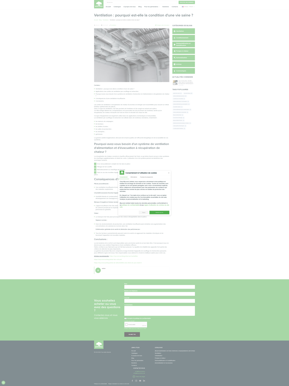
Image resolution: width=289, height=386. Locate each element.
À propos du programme (146, 177)
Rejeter (143, 212)
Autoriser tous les (159, 212)
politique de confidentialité (130, 205)
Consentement (123, 177)
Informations (134, 177)
